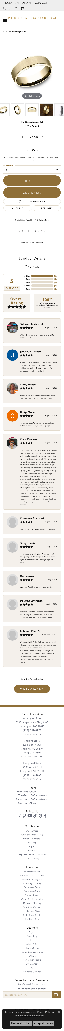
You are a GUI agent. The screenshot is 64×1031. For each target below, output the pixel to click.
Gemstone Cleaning (32, 907)
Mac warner (27, 576)
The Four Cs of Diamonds (32, 875)
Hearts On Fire (32, 947)
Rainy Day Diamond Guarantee (32, 854)
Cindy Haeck (28, 384)
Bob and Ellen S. (30, 631)
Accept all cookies (43, 1023)
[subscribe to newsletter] (56, 994)
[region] (32, 71)
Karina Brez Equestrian (32, 951)
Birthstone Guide (32, 887)
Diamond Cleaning (32, 903)
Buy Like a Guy (32, 918)
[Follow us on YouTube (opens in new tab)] (29, 816)
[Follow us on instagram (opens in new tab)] (19, 816)
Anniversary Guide (32, 910)
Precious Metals (32, 895)
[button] (11, 3)
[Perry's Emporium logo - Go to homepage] (32, 17)
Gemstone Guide (32, 891)
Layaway (32, 850)
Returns (46, 208)
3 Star (27, 282)
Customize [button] (32, 192)
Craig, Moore (28, 412)
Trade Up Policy (32, 858)
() (55, 275)
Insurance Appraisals (32, 838)
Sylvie (32, 967)
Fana (32, 939)
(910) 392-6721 (32, 125)
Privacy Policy (44, 1012)
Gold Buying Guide (32, 914)
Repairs (32, 846)
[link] (40, 3)
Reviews (32, 266)
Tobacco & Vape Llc (32, 324)
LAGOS (32, 955)
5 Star (27, 275)
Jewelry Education (32, 871)
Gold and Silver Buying (32, 834)
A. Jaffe (32, 932)
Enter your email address (32, 988)
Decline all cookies (21, 1023)
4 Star (27, 279)
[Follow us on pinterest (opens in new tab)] (24, 816)
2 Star (27, 285)
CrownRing (32, 936)
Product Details (32, 258)
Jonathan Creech (30, 351)
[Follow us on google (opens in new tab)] (40, 816)
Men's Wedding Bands (16, 31)
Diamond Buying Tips (32, 879)
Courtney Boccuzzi (32, 518)
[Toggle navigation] (5, 20)
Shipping (18, 208)
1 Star (27, 288)
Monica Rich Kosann (32, 959)
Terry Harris (27, 543)
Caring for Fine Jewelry (32, 899)
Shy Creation (32, 963)
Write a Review (32, 688)
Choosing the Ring (32, 883)
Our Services (32, 830)
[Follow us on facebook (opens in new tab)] (45, 816)
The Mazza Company (32, 971)
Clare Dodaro (28, 439)
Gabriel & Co (32, 943)
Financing (32, 842)
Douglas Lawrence (31, 600)
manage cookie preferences (29, 1015)
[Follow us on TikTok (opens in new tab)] (35, 816)
